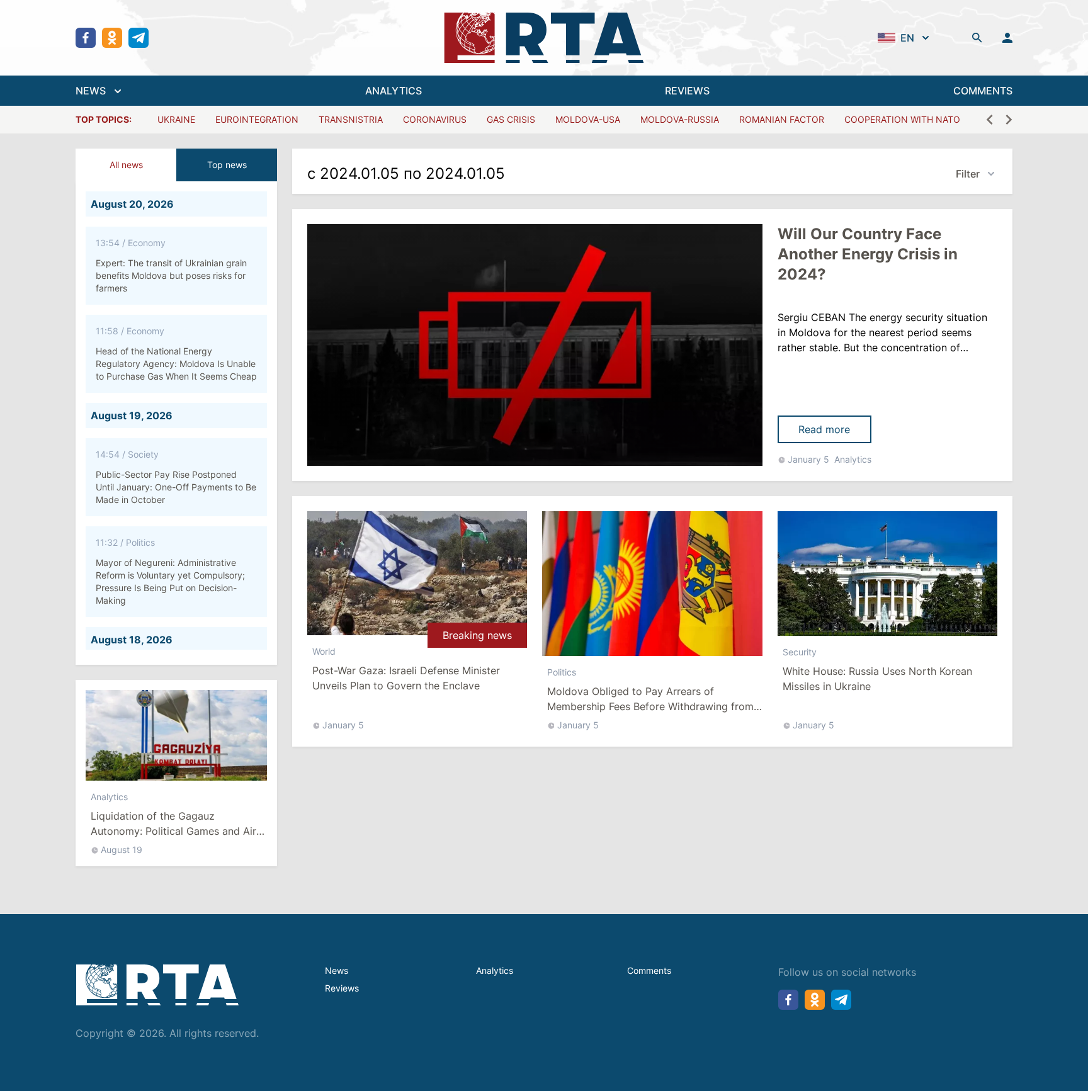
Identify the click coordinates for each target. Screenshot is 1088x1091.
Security (800, 652)
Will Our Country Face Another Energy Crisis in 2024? (868, 254)
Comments (649, 970)
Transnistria (351, 119)
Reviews (342, 988)
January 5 (808, 459)
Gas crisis (511, 119)
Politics (561, 672)
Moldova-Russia (679, 119)
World (324, 651)
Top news (227, 164)
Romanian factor (781, 119)
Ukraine (176, 119)
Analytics (109, 796)
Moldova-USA (587, 119)
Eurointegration (256, 119)
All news (126, 164)
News (336, 970)
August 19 (121, 849)
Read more (824, 429)
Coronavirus (435, 119)
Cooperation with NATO (902, 119)
